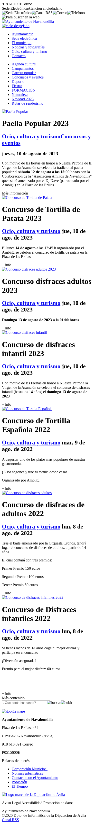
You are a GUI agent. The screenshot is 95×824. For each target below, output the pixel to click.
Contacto (19, 56)
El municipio (21, 43)
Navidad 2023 (23, 99)
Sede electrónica (24, 38)
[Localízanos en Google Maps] (13, 711)
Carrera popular (24, 73)
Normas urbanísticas (27, 773)
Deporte (18, 81)
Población (19, 782)
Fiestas (17, 86)
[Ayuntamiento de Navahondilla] (28, 21)
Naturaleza (20, 95)
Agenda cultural (24, 64)
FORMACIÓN (24, 90)
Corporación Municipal (30, 769)
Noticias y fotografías (28, 47)
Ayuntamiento (22, 34)
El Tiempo (20, 786)
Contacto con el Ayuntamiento (35, 778)
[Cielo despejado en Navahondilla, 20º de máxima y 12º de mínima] (15, 26)
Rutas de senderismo (27, 103)
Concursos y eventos (28, 77)
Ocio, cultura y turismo (29, 51)
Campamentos (23, 68)
